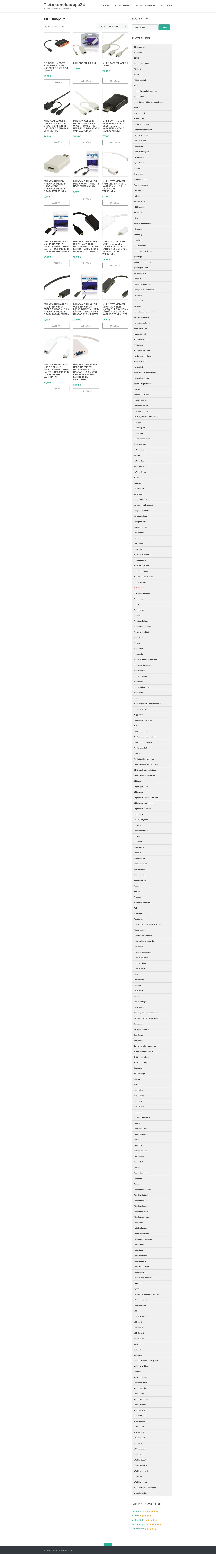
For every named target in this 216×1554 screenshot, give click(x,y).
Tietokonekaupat (122, 5)
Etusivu (106, 5)
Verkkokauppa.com (140, 1524)
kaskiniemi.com (139, 1511)
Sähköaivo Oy (138, 1528)
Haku (164, 27)
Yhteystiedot (166, 5)
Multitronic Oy (138, 1520)
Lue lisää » (57, 82)
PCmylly (135, 1515)
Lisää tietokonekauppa (145, 5)
